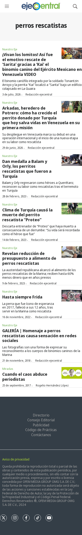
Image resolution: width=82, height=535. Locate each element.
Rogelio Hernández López (52, 385)
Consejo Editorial (41, 419)
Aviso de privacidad (15, 459)
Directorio (41, 415)
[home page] (41, 6)
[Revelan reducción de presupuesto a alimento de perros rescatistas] (72, 252)
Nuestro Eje (9, 49)
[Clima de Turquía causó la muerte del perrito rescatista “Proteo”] (72, 208)
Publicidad (41, 424)
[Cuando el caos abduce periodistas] (72, 373)
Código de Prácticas (41, 429)
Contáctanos (41, 434)
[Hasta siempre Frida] (72, 295)
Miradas (7, 369)
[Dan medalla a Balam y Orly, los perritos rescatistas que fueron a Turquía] (72, 160)
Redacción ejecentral (39, 94)
